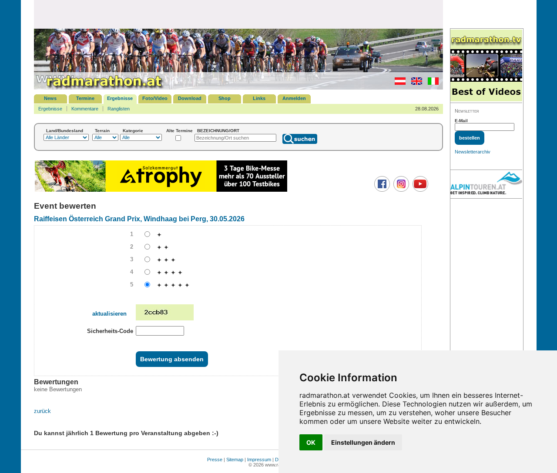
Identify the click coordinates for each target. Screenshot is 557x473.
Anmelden (294, 98)
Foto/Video (155, 98)
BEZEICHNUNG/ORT (218, 130)
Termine (85, 98)
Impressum (259, 459)
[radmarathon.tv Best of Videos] (486, 66)
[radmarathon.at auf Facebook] (381, 190)
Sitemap (234, 459)
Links (259, 98)
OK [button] (310, 442)
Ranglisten (118, 108)
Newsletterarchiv (472, 151)
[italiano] (431, 83)
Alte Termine (179, 130)
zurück (42, 411)
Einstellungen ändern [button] (363, 442)
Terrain (102, 130)
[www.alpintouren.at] (486, 184)
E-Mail (461, 120)
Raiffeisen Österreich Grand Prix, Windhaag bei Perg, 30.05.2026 (139, 219)
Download (189, 98)
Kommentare (84, 108)
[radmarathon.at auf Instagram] (400, 190)
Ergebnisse (120, 98)
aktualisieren (109, 313)
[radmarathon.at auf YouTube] (419, 190)
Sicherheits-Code (110, 331)
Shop (224, 98)
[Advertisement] (238, 14)
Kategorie (133, 130)
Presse (214, 459)
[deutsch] (398, 83)
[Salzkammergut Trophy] (161, 191)
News (50, 98)
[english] (414, 83)
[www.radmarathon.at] (99, 87)
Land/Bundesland (64, 130)
